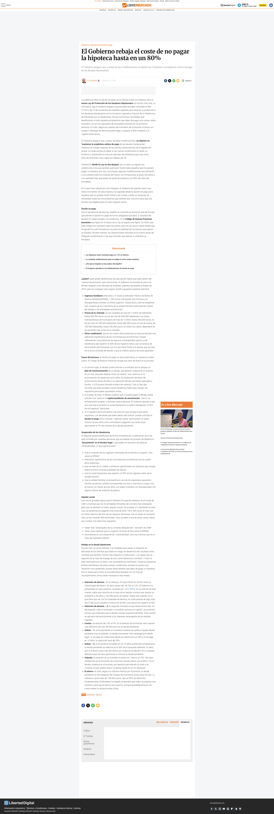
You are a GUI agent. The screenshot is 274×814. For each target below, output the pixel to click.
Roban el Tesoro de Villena (172, 1)
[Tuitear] (169, 80)
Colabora (263, 5)
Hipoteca (99, 695)
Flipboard (232, 808)
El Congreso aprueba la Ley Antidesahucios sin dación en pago (110, 268)
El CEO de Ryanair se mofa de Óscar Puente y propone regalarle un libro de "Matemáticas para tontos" (176, 431)
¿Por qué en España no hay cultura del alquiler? (104, 264)
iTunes (240, 808)
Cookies (51, 808)
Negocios (138, 10)
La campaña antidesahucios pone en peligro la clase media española (112, 259)
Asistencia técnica (64, 808)
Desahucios (91, 695)
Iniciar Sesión (271, 5)
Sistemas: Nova (51, 811)
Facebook (211, 808)
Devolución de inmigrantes (122, 1)
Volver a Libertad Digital (228, 5)
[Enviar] (173, 80)
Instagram (219, 808)
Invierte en (112, 10)
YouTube (223, 808)
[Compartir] (165, 80)
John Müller (130, 589)
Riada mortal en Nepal (152, 1)
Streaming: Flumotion (39, 811)
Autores (77, 808)
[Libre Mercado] (137, 5)
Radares (87, 749)
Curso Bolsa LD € (149, 10)
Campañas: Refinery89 (11, 811)
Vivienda (161, 1)
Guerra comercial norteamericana (172, 438)
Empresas (102, 10)
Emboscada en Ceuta (108, 1)
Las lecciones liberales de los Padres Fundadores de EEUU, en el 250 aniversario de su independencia (177, 451)
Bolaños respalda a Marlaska (137, 1)
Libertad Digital (107, 803)
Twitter (215, 808)
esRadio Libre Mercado (125, 10)
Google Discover (227, 808)
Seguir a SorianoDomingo (99, 81)
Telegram (236, 808)
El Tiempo (88, 736)
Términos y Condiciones (36, 808)
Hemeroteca (89, 754)
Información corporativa (14, 808)
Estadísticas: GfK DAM (25, 811)
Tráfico (86, 730)
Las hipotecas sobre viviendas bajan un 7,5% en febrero (107, 255)
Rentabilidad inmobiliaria (165, 10)
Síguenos (188, 80)
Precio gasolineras (88, 742)
